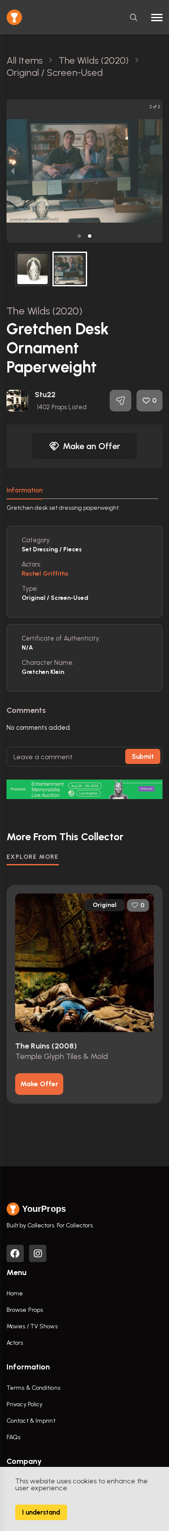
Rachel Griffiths (45, 573)
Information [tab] (24, 490)
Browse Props (24, 1310)
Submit (143, 757)
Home (14, 1293)
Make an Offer (91, 446)
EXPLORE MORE (32, 857)
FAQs (13, 1437)
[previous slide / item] (12, 171)
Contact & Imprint (30, 1420)
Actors (14, 1343)
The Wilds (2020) (44, 310)
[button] (79, 236)
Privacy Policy (24, 1404)
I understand (41, 1512)
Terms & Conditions (33, 1388)
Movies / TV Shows (32, 1326)
